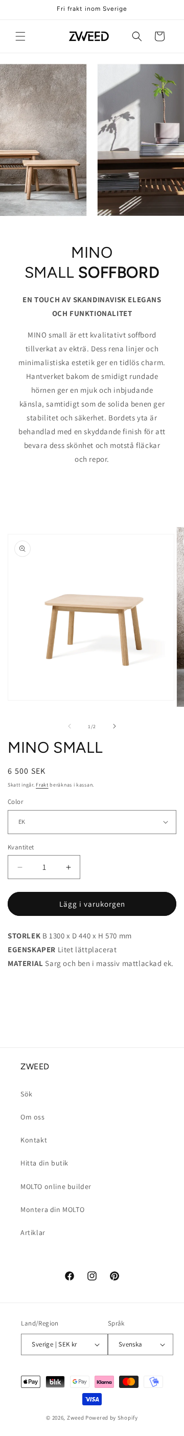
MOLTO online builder (55, 1186)
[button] (20, 36)
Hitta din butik (44, 1163)
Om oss (32, 1116)
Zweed (75, 1417)
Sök (26, 1093)
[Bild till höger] (114, 726)
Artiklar (32, 1232)
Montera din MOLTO (52, 1209)
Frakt (42, 784)
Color (15, 801)
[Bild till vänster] (69, 726)
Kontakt (33, 1140)
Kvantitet (21, 847)
